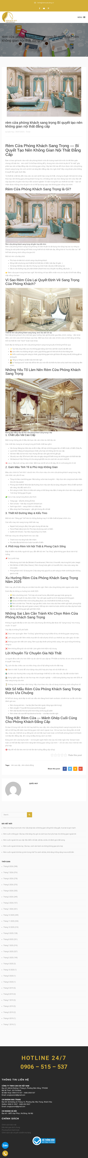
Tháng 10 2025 (8, 927)
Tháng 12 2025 (8, 915)
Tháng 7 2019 (8, 1000)
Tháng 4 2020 (8, 982)
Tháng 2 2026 (8, 903)
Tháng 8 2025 (8, 939)
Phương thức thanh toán (10, 1130)
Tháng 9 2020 (8, 976)
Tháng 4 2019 (8, 1018)
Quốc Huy (33, 783)
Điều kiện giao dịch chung (11, 1127)
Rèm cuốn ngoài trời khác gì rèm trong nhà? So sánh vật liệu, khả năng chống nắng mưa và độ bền (38, 852)
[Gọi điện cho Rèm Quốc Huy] (5, 1153)
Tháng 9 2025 (8, 933)
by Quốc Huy (9, 132)
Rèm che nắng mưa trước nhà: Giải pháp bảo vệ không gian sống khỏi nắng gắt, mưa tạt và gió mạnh (39, 828)
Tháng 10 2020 (8, 970)
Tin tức (28, 132)
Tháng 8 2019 (8, 994)
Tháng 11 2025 (8, 921)
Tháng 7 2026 (8, 872)
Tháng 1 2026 (8, 909)
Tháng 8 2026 (8, 866)
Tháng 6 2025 (8, 951)
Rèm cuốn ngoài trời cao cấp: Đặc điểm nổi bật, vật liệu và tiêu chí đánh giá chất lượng (34, 840)
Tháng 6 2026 (8, 878)
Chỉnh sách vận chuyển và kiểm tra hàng (16, 1133)
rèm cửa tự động (28, 765)
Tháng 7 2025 (8, 945)
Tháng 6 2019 (8, 1006)
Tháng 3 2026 (8, 897)
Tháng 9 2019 (8, 988)
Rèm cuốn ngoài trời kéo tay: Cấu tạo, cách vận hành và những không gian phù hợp (33, 846)
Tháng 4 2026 (8, 891)
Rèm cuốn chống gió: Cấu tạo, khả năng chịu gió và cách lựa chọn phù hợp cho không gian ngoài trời (39, 834)
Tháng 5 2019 (8, 1012)
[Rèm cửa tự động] (9, 17)
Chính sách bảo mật (9, 1125)
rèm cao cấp (15, 765)
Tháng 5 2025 (8, 958)
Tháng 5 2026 (8, 885)
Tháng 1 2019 (8, 1024)
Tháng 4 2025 (8, 964)
